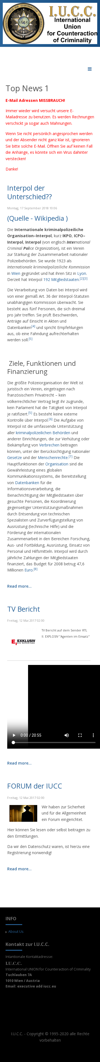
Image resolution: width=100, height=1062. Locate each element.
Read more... (19, 586)
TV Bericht (23, 609)
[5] (30, 339)
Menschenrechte (53, 457)
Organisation (56, 464)
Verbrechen (49, 445)
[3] (86, 278)
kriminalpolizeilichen (33, 432)
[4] (33, 326)
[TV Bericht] (23, 641)
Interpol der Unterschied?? (29, 192)
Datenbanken (27, 482)
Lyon (81, 273)
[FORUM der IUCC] (23, 813)
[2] (82, 278)
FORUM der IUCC (34, 786)
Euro (28, 570)
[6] (50, 419)
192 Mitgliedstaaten (61, 279)
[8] (36, 569)
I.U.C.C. (17, 1033)
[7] (70, 456)
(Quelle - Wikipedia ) (37, 218)
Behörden (61, 432)
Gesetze (14, 457)
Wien (15, 273)
